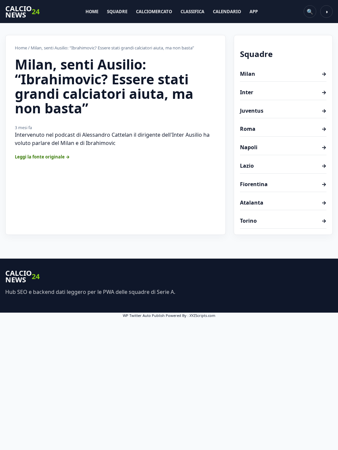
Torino (283, 220)
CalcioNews (22, 11)
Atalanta (283, 202)
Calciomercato (154, 11)
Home (91, 11)
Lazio (283, 165)
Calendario (227, 11)
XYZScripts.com (202, 315)
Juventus (283, 110)
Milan (283, 73)
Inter (283, 92)
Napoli (283, 147)
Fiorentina (283, 184)
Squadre (117, 11)
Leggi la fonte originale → (42, 157)
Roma (283, 128)
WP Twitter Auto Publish (144, 315)
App (254, 11)
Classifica (192, 11)
